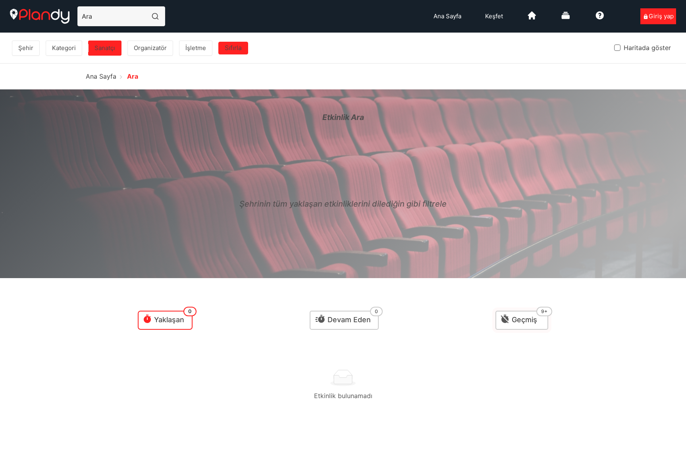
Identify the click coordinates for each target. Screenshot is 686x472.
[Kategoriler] (565, 18)
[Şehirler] (531, 18)
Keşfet (494, 16)
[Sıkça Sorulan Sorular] (599, 18)
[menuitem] (447, 16)
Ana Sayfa (447, 16)
